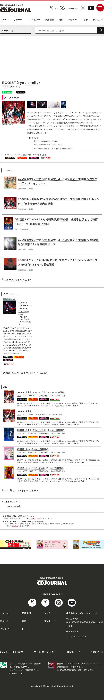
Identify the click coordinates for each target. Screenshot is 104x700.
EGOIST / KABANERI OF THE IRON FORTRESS (25, 306)
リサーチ (18, 19)
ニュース (4, 19)
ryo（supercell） (14, 506)
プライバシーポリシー (45, 651)
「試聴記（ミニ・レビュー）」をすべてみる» (24, 372)
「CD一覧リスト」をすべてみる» (20, 490)
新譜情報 (49, 19)
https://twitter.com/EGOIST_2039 (48, 145)
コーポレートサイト (76, 636)
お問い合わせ (97, 651)
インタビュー (34, 19)
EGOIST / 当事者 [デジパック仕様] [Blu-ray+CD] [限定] (41, 392)
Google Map (72, 631)
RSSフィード (73, 651)
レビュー (72, 19)
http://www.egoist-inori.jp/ (45, 141)
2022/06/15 (56, 452)
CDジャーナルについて (12, 651)
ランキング (98, 19)
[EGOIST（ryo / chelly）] (32, 102)
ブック (85, 19)
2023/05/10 (56, 395)
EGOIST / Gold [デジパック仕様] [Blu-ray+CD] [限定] (40, 467)
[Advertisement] (52, 58)
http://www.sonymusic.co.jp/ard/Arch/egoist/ (53, 148)
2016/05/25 (24, 321)
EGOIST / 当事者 (24, 411)
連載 (61, 19)
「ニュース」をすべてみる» (17, 279)
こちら (32, 518)
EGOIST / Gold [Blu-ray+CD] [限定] (33, 449)
